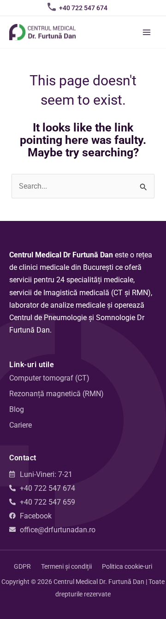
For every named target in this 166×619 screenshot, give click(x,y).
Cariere (20, 425)
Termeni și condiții (66, 566)
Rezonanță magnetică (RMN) (56, 393)
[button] (83, 8)
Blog (16, 409)
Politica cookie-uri (127, 566)
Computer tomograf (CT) (49, 378)
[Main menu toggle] (146, 32)
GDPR (22, 566)
